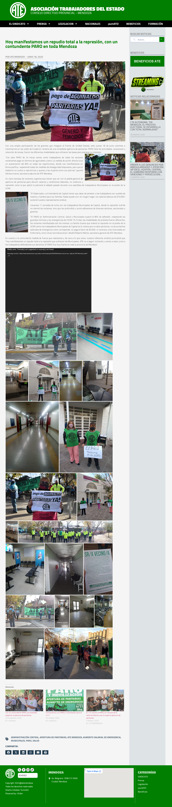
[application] (48, 280)
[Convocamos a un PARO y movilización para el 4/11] (65, 700)
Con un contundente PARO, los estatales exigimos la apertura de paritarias (21, 714)
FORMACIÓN (155, 24)
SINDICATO (143, 776)
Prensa (141, 780)
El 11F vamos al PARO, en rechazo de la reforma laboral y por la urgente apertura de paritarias (103, 715)
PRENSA (42, 24)
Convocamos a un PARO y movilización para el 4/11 (64, 714)
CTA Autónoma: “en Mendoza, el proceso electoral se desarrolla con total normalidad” (145, 125)
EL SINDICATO (17, 24)
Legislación (143, 784)
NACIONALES (92, 24)
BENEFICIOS (133, 24)
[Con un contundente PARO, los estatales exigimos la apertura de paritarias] (24, 700)
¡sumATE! (113, 24)
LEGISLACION (66, 24)
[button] (8, 752)
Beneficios (142, 791)
